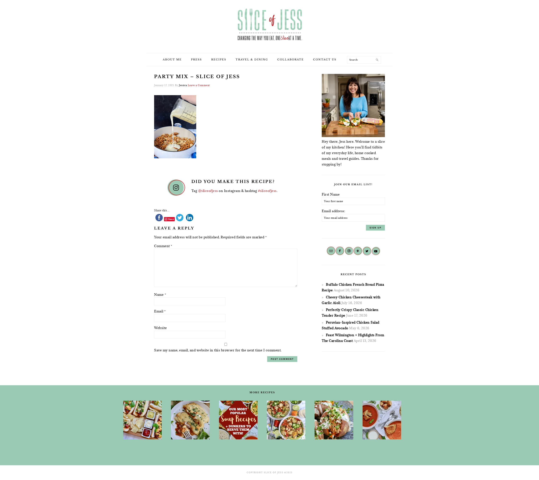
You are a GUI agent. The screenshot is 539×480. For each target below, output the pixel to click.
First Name (331, 194)
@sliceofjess (208, 191)
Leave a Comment (199, 85)
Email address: (333, 211)
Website (160, 328)
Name (160, 294)
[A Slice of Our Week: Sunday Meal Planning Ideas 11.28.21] (382, 420)
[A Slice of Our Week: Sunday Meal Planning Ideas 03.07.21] (190, 420)
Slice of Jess (269, 25)
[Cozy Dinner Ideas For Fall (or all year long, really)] (334, 420)
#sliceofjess (267, 191)
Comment (163, 246)
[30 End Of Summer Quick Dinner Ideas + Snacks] (142, 420)
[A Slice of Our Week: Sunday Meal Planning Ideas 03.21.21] (286, 420)
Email (160, 311)
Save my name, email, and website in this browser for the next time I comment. (218, 350)
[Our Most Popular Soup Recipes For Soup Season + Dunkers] (238, 420)
